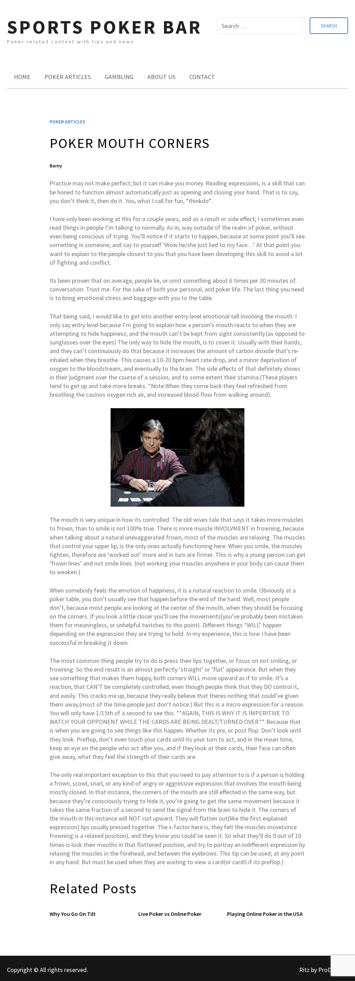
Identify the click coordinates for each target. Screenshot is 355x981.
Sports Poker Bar (104, 27)
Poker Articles (67, 77)
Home (22, 77)
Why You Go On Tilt (73, 913)
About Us (161, 77)
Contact (202, 77)
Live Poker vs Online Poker (169, 913)
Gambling (119, 77)
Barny (56, 166)
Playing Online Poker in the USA (265, 913)
